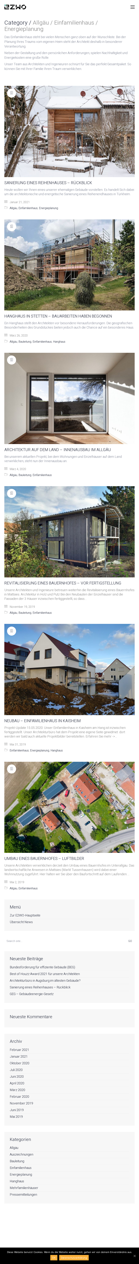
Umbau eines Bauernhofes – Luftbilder (44, 858)
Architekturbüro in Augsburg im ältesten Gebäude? (45, 981)
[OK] (134, 1256)
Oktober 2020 (19, 1063)
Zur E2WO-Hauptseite (25, 915)
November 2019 (21, 1103)
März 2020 (17, 1090)
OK (54, 1257)
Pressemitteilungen (23, 1195)
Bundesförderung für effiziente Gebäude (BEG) (42, 967)
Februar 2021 (19, 1050)
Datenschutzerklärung (74, 1257)
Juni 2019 (17, 1110)
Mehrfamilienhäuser (24, 1188)
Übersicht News (21, 922)
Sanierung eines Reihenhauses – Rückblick (48, 183)
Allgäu (13, 208)
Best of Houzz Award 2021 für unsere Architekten (45, 974)
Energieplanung (48, 208)
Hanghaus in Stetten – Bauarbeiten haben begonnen (58, 316)
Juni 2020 (17, 1077)
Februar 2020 (19, 1097)
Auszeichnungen (21, 1154)
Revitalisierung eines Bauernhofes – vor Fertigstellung (62, 583)
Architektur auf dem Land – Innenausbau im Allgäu (57, 450)
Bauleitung (24, 342)
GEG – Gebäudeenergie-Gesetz (32, 994)
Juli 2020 (16, 1070)
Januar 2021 (19, 1057)
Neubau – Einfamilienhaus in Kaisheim (42, 721)
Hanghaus (59, 342)
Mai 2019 (16, 1117)
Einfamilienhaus (28, 208)
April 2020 (17, 1083)
